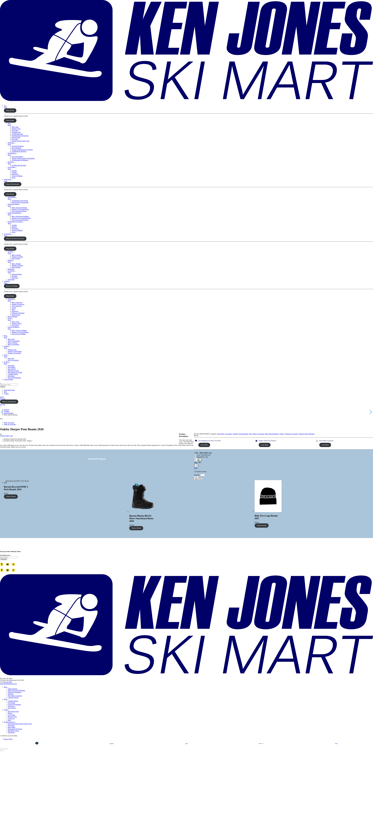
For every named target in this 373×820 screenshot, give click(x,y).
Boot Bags (15, 278)
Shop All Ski (10, 110)
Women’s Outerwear (18, 304)
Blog (9, 720)
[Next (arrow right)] (2, 750)
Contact (6, 393)
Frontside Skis (16, 132)
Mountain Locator (13, 371)
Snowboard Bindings (14, 213)
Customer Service (13, 697)
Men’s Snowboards (14, 341)
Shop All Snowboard (12, 184)
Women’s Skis (16, 129)
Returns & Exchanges (14, 692)
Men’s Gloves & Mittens (19, 330)
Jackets (14, 308)
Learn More (204, 445)
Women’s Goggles (17, 257)
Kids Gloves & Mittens (19, 334)
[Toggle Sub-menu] (6, 106)
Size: (195, 462)
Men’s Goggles (16, 255)
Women (6, 346)
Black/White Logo (202, 457)
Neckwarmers (16, 315)
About (6, 710)
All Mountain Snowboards (20, 200)
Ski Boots (11, 143)
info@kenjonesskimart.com (8, 684)
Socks (13, 177)
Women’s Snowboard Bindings (21, 218)
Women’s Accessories (14, 353)
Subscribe (3, 559)
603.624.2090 (7, 682)
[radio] (195, 459)
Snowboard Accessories (15, 221)
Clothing (6, 281)
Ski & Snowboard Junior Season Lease (20, 724)
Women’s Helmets (17, 265)
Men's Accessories (258, 434)
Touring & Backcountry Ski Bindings (23, 158)
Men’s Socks (16, 322)
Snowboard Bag (17, 274)
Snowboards (11, 197)
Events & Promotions (14, 377)
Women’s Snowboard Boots (20, 209)
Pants (13, 309)
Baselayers (15, 311)
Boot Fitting (11, 367)
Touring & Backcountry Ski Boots (22, 150)
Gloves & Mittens (17, 176)
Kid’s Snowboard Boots (19, 211)
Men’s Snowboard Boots (19, 207)
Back (5, 107)
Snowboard (7, 179)
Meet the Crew (12, 717)
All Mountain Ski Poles (19, 165)
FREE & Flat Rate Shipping (16, 690)
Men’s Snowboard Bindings (20, 216)
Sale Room (11, 376)
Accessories (11, 167)
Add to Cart (198, 479)
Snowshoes (11, 279)
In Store (6, 362)
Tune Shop (11, 365)
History (10, 713)
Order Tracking (12, 689)
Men (5, 336)
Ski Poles (11, 162)
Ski (5, 106)
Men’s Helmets (16, 264)
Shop (5, 699)
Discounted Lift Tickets (15, 372)
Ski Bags (14, 276)
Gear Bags (11, 271)
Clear (195, 468)
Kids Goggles (16, 258)
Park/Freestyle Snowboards (20, 202)
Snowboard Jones (9, 390)
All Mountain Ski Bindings (20, 160)
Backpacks (15, 174)
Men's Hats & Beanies (272, 434)
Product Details (11, 496)
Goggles (14, 172)
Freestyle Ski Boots (18, 146)
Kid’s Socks (15, 325)
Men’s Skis (15, 127)
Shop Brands (10, 120)
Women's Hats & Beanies (307, 434)
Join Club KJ (12, 369)
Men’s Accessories (13, 344)
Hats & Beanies (12, 316)
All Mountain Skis (17, 134)
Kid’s (5, 355)
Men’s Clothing (12, 343)
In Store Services (9, 722)
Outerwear (11, 299)
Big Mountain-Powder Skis (20, 136)
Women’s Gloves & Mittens (20, 332)
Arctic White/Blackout (203, 455)
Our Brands (11, 703)
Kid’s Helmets (16, 267)
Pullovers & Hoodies (18, 313)
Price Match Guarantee (15, 696)
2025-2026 (220, 434)
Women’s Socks (16, 323)
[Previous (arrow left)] (1, 750)
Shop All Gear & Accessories (15, 238)
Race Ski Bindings (17, 156)
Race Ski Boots (16, 148)
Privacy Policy (8, 739)
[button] (1, 434)
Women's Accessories (291, 434)
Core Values (11, 715)
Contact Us (11, 718)
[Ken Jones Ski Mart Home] (186, 102)
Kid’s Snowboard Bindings (20, 220)
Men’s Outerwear (17, 302)
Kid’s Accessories (13, 360)
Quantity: (197, 475)
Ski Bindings (12, 153)
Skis (9, 123)
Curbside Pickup (13, 374)
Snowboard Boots (13, 204)
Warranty (10, 694)
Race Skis (15, 139)
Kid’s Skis (15, 130)
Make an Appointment (9, 401)
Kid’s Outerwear (17, 306)
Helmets (14, 170)
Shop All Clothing (11, 286)
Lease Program (8, 379)
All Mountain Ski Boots (19, 151)
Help (5, 392)
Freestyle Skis (16, 137)
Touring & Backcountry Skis (20, 141)
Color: (196, 453)
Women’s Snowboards (15, 351)
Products (6, 409)
